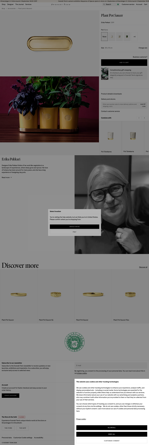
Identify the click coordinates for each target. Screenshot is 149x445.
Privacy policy (81, 419)
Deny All (111, 434)
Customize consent (111, 441)
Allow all (112, 427)
